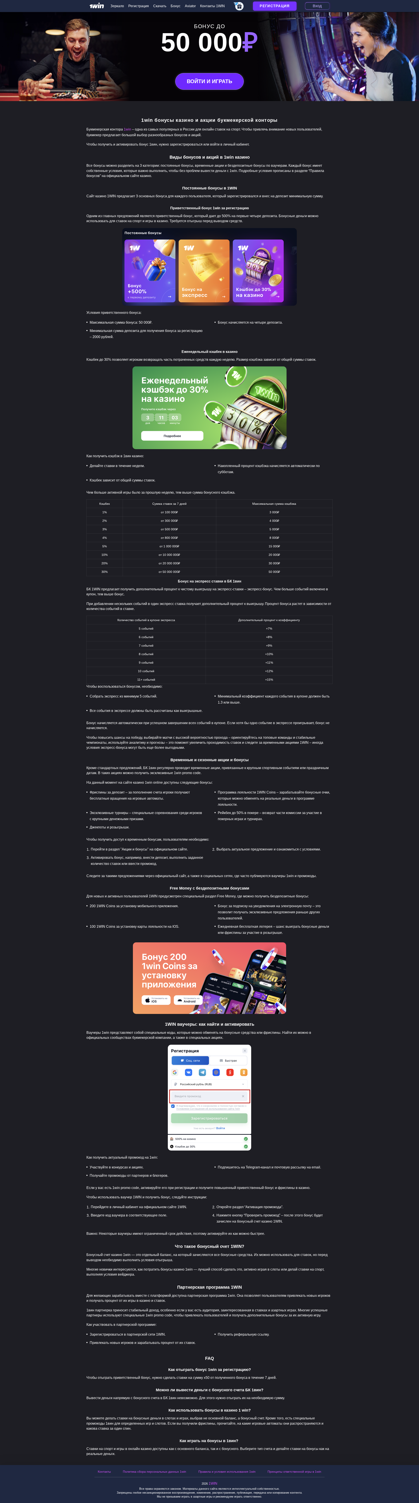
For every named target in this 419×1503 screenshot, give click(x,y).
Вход (317, 6)
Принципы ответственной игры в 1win (294, 1471)
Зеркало (117, 6)
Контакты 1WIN (212, 6)
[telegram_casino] (239, 6)
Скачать (159, 6)
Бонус (175, 6)
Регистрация (138, 6)
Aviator (190, 6)
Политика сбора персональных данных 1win (154, 1471)
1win (127, 129)
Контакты (104, 1471)
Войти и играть (209, 81)
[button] (411, 1484)
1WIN (213, 1483)
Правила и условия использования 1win (227, 1471)
